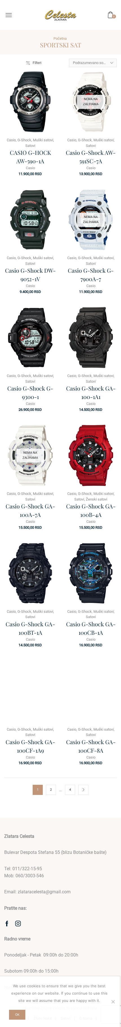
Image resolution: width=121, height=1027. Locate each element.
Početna (60, 38)
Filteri (37, 63)
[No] (113, 1001)
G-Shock (24, 140)
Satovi (30, 146)
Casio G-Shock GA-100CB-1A (91, 628)
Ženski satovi (96, 499)
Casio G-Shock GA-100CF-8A (91, 746)
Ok (17, 1015)
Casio (11, 140)
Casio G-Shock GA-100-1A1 (91, 392)
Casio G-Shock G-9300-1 (30, 392)
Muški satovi (43, 140)
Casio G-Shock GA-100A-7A (30, 510)
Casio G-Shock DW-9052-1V (30, 274)
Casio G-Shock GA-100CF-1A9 (30, 746)
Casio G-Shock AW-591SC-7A (91, 157)
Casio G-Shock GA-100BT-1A (30, 628)
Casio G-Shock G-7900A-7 (91, 274)
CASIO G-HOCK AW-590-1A (30, 157)
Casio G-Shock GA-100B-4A (91, 510)
